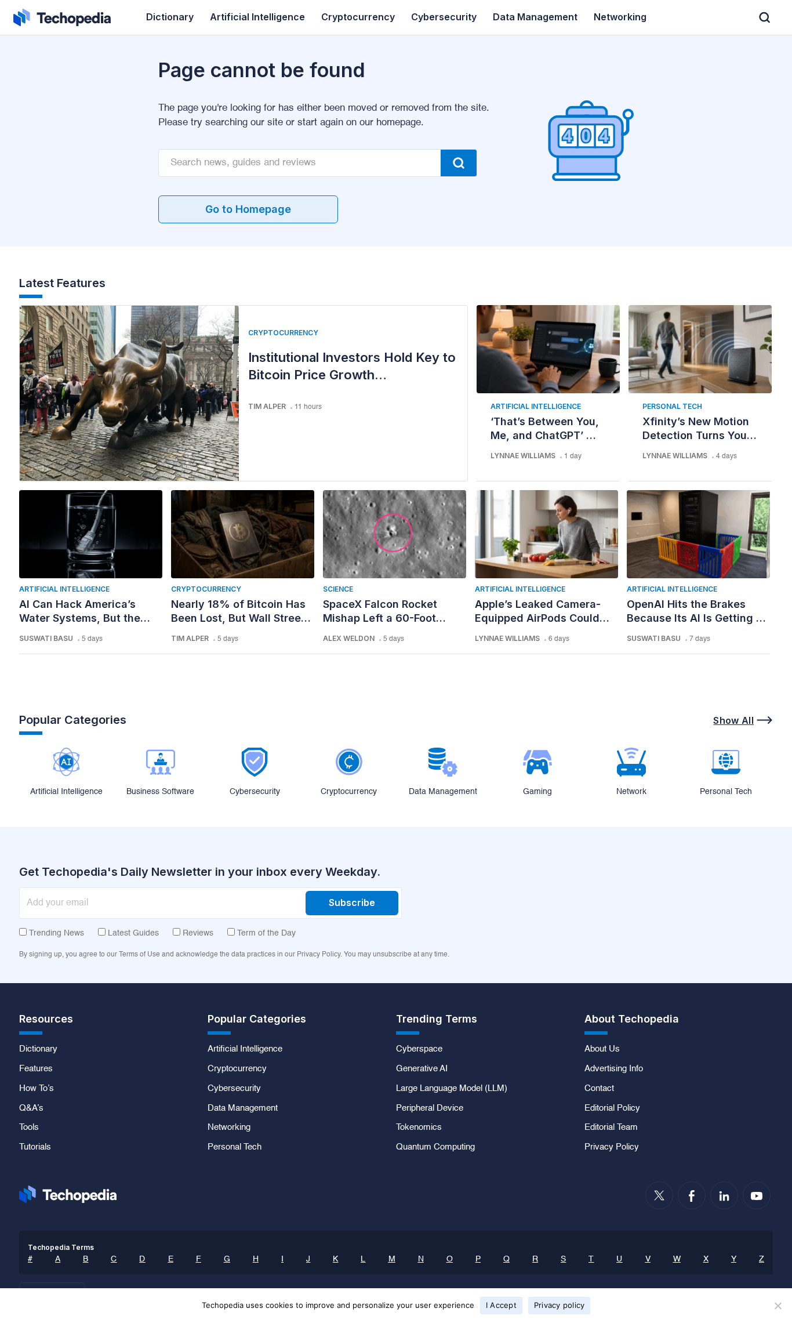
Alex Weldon (349, 638)
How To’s (36, 1089)
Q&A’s (31, 1108)
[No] (777, 1305)
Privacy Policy (611, 1147)
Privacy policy (559, 1305)
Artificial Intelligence (536, 406)
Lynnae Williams (523, 455)
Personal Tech (672, 406)
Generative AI (422, 1069)
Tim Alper (267, 406)
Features (36, 1069)
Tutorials (35, 1147)
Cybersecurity (234, 1089)
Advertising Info (613, 1069)
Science (338, 589)
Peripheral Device (429, 1108)
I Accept (501, 1305)
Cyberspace (419, 1049)
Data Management (243, 1108)
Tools (29, 1127)
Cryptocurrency (283, 332)
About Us (602, 1049)
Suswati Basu (46, 638)
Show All (733, 720)
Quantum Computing (435, 1147)
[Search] (459, 163)
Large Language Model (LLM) (451, 1089)
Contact (599, 1089)
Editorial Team (611, 1127)
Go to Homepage (248, 209)
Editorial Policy (612, 1108)
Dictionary (38, 1049)
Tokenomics (419, 1127)
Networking (229, 1127)
